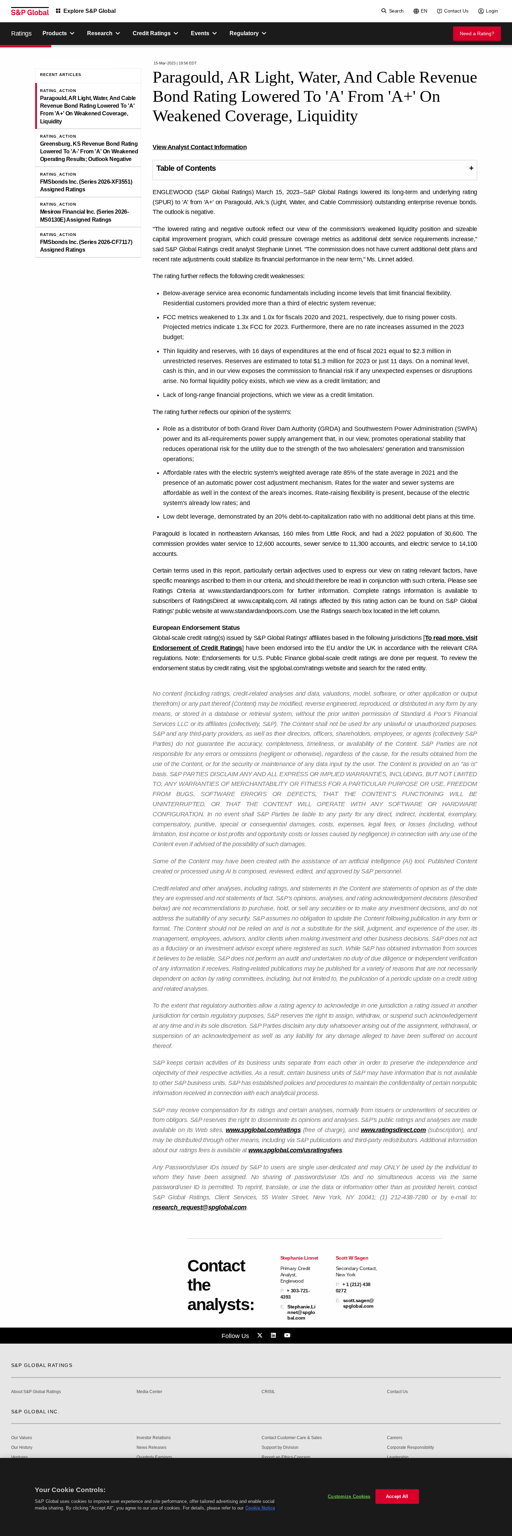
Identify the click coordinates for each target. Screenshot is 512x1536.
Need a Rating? (477, 33)
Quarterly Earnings (154, 1457)
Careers (394, 1438)
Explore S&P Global (89, 11)
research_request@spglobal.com (200, 1207)
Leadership (398, 1457)
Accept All (397, 1496)
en (424, 11)
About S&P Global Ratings (36, 1392)
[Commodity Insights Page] (260, 1335)
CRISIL (268, 1392)
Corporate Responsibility (410, 1447)
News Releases (151, 1447)
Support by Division (280, 1447)
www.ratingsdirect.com (393, 1129)
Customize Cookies (349, 1496)
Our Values (21, 1438)
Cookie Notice (260, 1508)
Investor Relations (154, 1438)
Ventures (19, 1457)
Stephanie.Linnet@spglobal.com (301, 1312)
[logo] (30, 11)
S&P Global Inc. (35, 1411)
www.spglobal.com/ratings (263, 1129)
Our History (21, 1447)
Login (492, 11)
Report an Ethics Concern (286, 1457)
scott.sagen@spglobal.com (358, 1303)
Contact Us (456, 11)
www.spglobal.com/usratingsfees (295, 1150)
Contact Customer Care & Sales (292, 1438)
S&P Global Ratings (41, 1365)
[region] (256, 1497)
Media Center (149, 1392)
